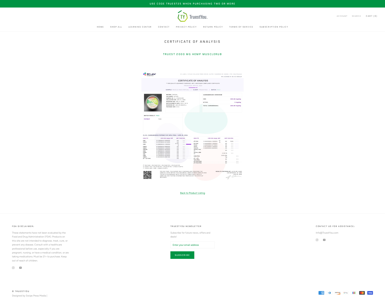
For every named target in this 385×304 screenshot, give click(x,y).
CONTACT (164, 26)
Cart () (371, 16)
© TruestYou (20, 291)
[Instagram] (13, 268)
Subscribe (182, 255)
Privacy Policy (186, 26)
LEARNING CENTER (140, 26)
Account (342, 16)
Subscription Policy (274, 26)
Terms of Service (241, 26)
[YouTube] (20, 268)
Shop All (116, 26)
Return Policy (213, 26)
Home (100, 26)
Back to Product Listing (192, 193)
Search (356, 16)
